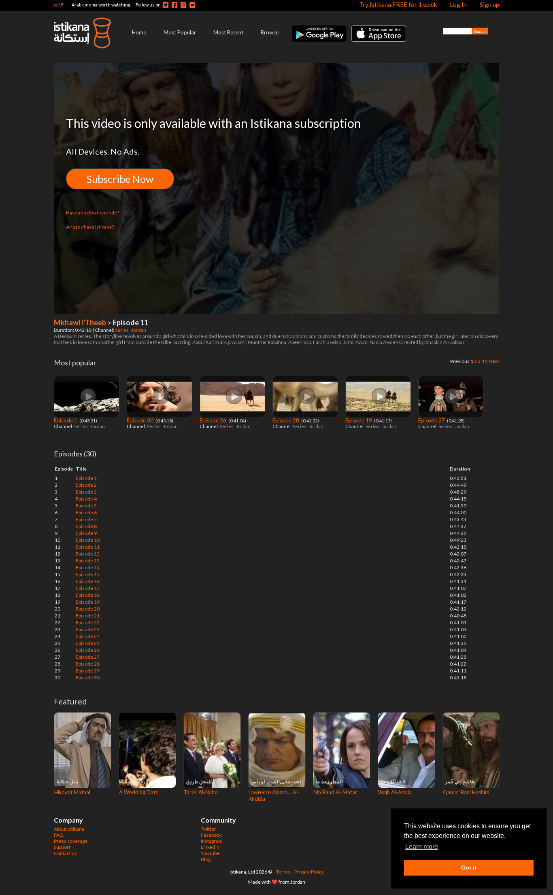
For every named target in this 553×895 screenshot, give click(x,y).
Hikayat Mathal (72, 792)
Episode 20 (88, 609)
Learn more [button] (421, 846)
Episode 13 (88, 561)
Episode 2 (86, 485)
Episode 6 (86, 512)
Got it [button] (468, 867)
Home (139, 32)
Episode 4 (86, 499)
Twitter (208, 829)
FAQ (59, 835)
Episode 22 (88, 622)
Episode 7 (86, 519)
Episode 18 (88, 595)
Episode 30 (141, 420)
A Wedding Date (138, 792)
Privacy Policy (309, 872)
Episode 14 (88, 567)
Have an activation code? (92, 213)
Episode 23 (88, 629)
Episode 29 (88, 671)
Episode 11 (88, 547)
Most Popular (180, 32)
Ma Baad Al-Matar (335, 792)
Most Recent (228, 32)
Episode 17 (88, 588)
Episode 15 (88, 574)
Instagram (212, 841)
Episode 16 (88, 581)
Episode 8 (86, 526)
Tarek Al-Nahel (201, 792)
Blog (206, 859)
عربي (59, 3)
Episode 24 (88, 636)
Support (62, 847)
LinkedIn (210, 847)
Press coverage (70, 841)
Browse (270, 32)
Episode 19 (359, 420)
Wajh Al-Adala (395, 792)
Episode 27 (432, 420)
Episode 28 (286, 420)
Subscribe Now (120, 179)
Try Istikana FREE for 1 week (398, 4)
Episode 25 (88, 643)
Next (494, 361)
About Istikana (69, 829)
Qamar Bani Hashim (466, 792)
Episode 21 (88, 616)
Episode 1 (66, 420)
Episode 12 (88, 554)
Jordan (139, 330)
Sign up (489, 4)
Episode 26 (214, 420)
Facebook (211, 835)
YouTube (210, 853)
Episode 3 (86, 492)
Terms (283, 872)
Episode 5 (86, 506)
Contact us (65, 853)
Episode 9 (86, 533)
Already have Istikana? (90, 227)
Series (122, 330)
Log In (458, 4)
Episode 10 (88, 540)
